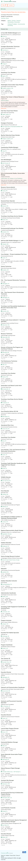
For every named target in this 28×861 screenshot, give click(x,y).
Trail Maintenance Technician (9, 361)
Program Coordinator (7, 645)
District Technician (6, 266)
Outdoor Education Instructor (9, 581)
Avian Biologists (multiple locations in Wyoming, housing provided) (11, 517)
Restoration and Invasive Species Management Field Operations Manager (14, 820)
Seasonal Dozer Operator (8, 201)
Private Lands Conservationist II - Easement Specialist (13, 320)
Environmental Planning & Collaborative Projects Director (12, 793)
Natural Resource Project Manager (10, 768)
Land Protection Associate (8, 808)
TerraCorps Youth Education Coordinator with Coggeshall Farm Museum (13, 464)
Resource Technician (6, 333)
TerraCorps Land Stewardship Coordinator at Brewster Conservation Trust (13, 306)
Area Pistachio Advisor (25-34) (9, 411)
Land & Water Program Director (10, 728)
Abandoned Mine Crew (7, 425)
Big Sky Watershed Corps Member (10, 135)
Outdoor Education (6, 542)
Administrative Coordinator (8, 593)
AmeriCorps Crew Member (8, 72)
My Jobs (4, 9)
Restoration (17, 22)
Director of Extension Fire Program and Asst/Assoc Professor (12, 348)
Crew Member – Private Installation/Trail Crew (14, 254)
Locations (11, 5)
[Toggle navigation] (1, 1)
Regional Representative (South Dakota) (12, 530)
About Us (3, 855)
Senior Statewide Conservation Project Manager (11, 755)
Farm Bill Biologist (6, 159)
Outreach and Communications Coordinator (13, 687)
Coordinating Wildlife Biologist (9, 147)
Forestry (14, 20)
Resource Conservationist (8, 187)
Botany (9, 20)
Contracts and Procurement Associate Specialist (11, 701)
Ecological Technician (7, 123)
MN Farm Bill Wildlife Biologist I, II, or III (12, 240)
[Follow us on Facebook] (23, 852)
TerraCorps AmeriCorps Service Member (12, 216)
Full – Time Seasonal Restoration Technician (13, 280)
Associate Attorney (6, 503)
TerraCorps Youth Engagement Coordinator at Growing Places (13, 607)
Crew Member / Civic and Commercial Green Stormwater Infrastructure (13, 450)
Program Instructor (6, 620)
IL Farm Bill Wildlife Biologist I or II (10, 33)
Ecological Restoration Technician (10, 46)
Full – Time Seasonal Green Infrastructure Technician (12, 293)
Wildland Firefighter (12, 24)
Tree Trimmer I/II (5, 658)
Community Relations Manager (9, 742)
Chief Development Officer (8, 59)
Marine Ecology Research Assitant (10, 556)
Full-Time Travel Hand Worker (9, 111)
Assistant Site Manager (7, 780)
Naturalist (3, 568)
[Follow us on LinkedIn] (25, 852)
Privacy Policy (12, 855)
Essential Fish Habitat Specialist (10, 632)
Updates (7, 855)
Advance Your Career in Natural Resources (12, 97)
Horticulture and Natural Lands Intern (11, 385)
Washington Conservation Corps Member (12, 84)
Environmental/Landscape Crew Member (12, 228)
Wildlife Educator (6, 477)
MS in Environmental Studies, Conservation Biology (13, 174)
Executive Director (6, 672)
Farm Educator (5, 491)
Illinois (7, 18)
